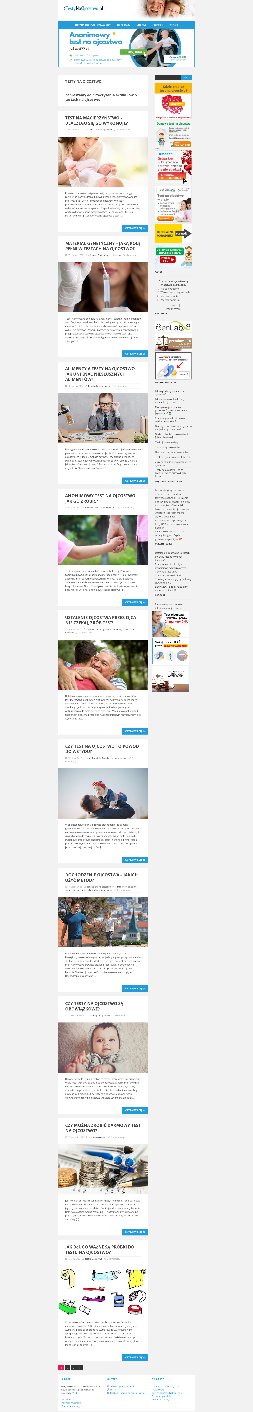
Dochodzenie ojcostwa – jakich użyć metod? (101, 877)
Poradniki (96, 758)
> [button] (188, 326)
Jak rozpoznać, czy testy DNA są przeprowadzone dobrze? (172, 524)
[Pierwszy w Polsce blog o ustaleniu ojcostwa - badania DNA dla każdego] (126, 19)
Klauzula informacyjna (71, 1406)
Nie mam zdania (169, 296)
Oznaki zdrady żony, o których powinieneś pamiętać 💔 (170, 535)
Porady (105, 758)
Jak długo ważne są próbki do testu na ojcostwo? (99, 1249)
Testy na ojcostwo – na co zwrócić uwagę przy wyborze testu (171, 473)
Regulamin (66, 1399)
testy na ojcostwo (103, 129)
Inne (91, 129)
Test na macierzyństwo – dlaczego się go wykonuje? (96, 120)
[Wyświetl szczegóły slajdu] (173, 326)
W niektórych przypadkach (175, 292)
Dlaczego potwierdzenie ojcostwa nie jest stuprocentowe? (173, 428)
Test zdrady (123, 25)
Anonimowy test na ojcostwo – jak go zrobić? (102, 498)
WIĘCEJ (75, 1393)
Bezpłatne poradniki (161, 1396)
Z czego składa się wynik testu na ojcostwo (173, 463)
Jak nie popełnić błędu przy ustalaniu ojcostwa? (170, 401)
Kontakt (173, 25)
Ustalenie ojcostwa (103, 890)
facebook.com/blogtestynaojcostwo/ (127, 1393)
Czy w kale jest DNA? (166, 571)
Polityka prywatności (71, 1402)
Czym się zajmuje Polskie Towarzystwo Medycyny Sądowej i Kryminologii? (173, 579)
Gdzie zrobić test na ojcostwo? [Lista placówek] (171, 436)
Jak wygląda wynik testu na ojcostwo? (169, 393)
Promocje (157, 25)
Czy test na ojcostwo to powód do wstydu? (102, 748)
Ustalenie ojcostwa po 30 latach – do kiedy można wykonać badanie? (172, 501)
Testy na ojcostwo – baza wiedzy (93, 25)
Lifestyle (141, 25)
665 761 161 (116, 1389)
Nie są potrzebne (170, 288)
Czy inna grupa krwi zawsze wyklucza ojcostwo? (170, 420)
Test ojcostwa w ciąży (166, 442)
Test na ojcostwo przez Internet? (173, 457)
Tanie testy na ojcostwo (168, 447)
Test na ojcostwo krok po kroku (167, 1393)
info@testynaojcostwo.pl (122, 1386)
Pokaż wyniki (173, 308)
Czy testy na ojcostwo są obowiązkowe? (94, 1006)
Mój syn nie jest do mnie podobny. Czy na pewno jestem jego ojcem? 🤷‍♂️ (172, 410)
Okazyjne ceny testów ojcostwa (172, 452)
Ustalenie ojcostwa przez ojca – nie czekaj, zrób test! (102, 620)
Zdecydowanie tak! (170, 300)
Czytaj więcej (134, 228)
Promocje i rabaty (160, 1399)
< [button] (159, 326)
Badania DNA (95, 255)
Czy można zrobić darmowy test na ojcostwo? (103, 1127)
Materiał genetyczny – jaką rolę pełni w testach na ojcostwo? (103, 246)
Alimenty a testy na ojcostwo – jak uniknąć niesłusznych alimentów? (101, 374)
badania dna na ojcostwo (99, 629)
